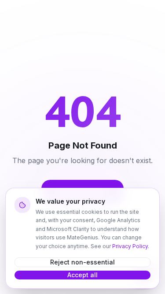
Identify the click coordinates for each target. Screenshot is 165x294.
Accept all (82, 275)
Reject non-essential (82, 262)
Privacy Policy (130, 246)
